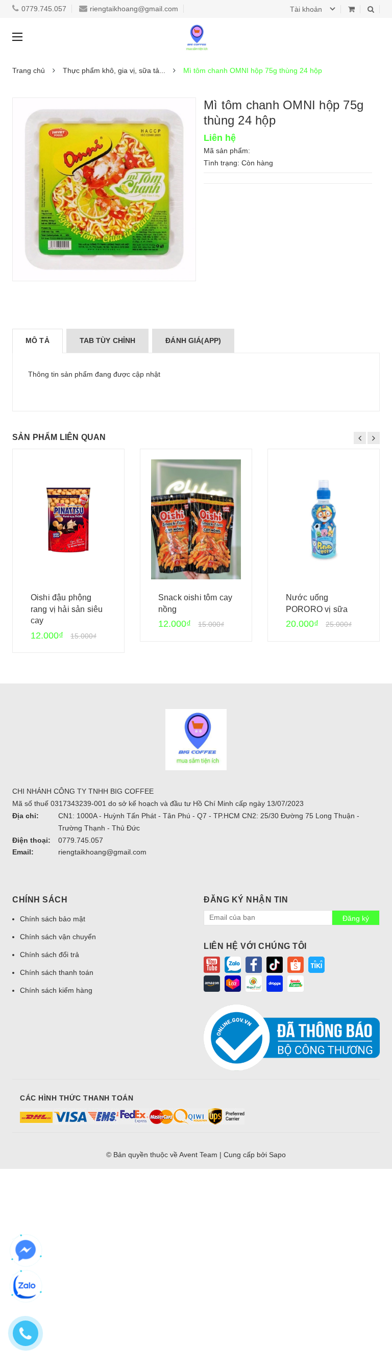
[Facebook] (254, 964)
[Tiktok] (274, 964)
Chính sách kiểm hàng (56, 990)
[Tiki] (316, 964)
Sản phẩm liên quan (59, 437)
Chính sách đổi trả (49, 954)
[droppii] (274, 983)
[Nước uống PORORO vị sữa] (323, 519)
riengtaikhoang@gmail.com (134, 9)
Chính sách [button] (39, 899)
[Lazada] (233, 983)
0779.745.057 (43, 9)
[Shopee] (295, 964)
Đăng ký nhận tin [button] (246, 899)
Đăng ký (355, 918)
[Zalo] (233, 964)
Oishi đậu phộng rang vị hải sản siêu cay (67, 609)
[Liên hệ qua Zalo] (25, 1286)
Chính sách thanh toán (56, 972)
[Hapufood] (254, 983)
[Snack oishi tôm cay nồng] (196, 519)
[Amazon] (212, 983)
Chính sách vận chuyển (58, 937)
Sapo (277, 1155)
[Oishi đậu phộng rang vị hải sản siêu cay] (68, 519)
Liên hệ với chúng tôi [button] (255, 946)
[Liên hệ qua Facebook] (25, 1250)
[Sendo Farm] (295, 983)
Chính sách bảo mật (52, 919)
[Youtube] (212, 964)
